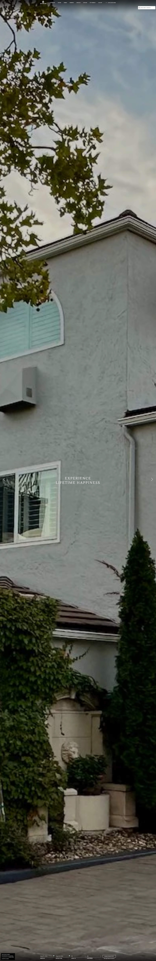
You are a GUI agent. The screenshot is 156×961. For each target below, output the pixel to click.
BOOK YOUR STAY (109, 956)
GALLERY (100, 2)
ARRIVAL (42, 958)
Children (90, 958)
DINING (65, 2)
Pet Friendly (93, 2)
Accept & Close (5, 958)
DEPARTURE (59, 958)
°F (106, 2)
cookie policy (11, 956)
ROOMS (59, 2)
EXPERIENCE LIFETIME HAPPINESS (78, 480)
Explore (85, 2)
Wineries (72, 2)
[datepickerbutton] (54, 956)
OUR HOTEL (52, 2)
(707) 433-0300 (112, 2)
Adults (73, 958)
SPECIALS (78, 2)
